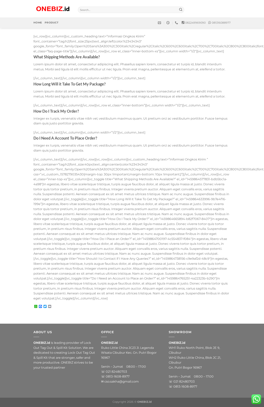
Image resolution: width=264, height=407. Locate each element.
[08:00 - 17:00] (168, 23)
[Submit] (180, 10)
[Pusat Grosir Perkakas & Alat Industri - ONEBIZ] (52, 9)
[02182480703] (177, 23)
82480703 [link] (119, 371)
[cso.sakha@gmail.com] (160, 23)
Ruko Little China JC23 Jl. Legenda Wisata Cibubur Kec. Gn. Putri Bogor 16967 (129, 353)
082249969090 (195, 22)
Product (51, 22)
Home (37, 22)
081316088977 (221, 22)
